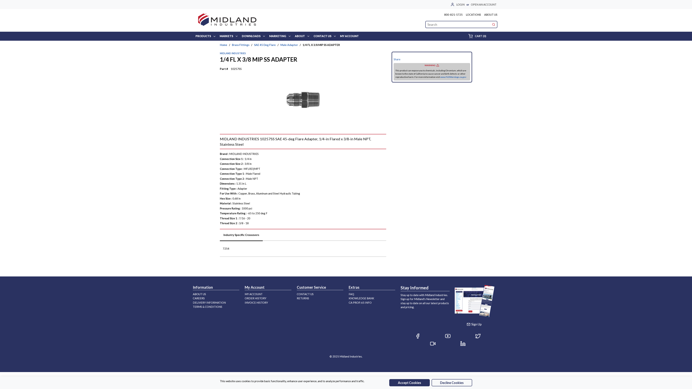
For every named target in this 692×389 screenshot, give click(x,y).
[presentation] (241, 236)
